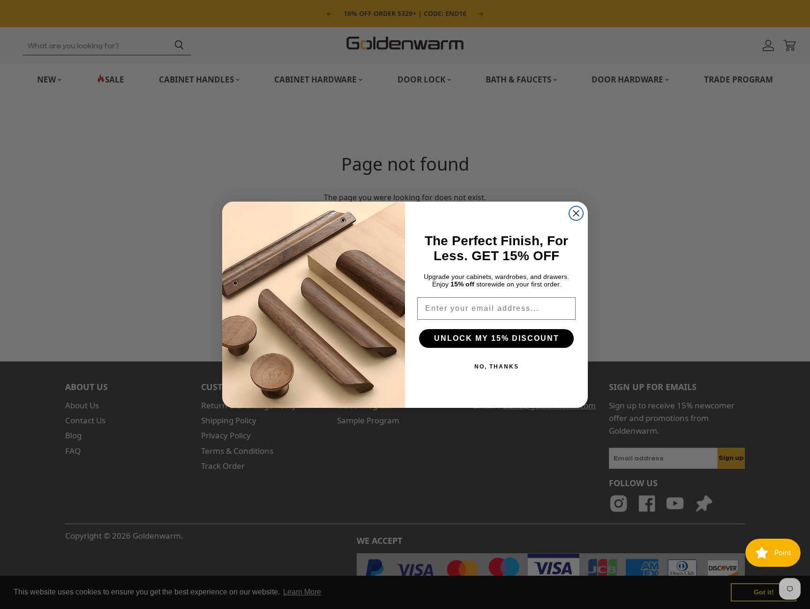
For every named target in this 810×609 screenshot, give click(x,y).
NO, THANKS (496, 366)
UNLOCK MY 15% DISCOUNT (496, 338)
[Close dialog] (576, 213)
